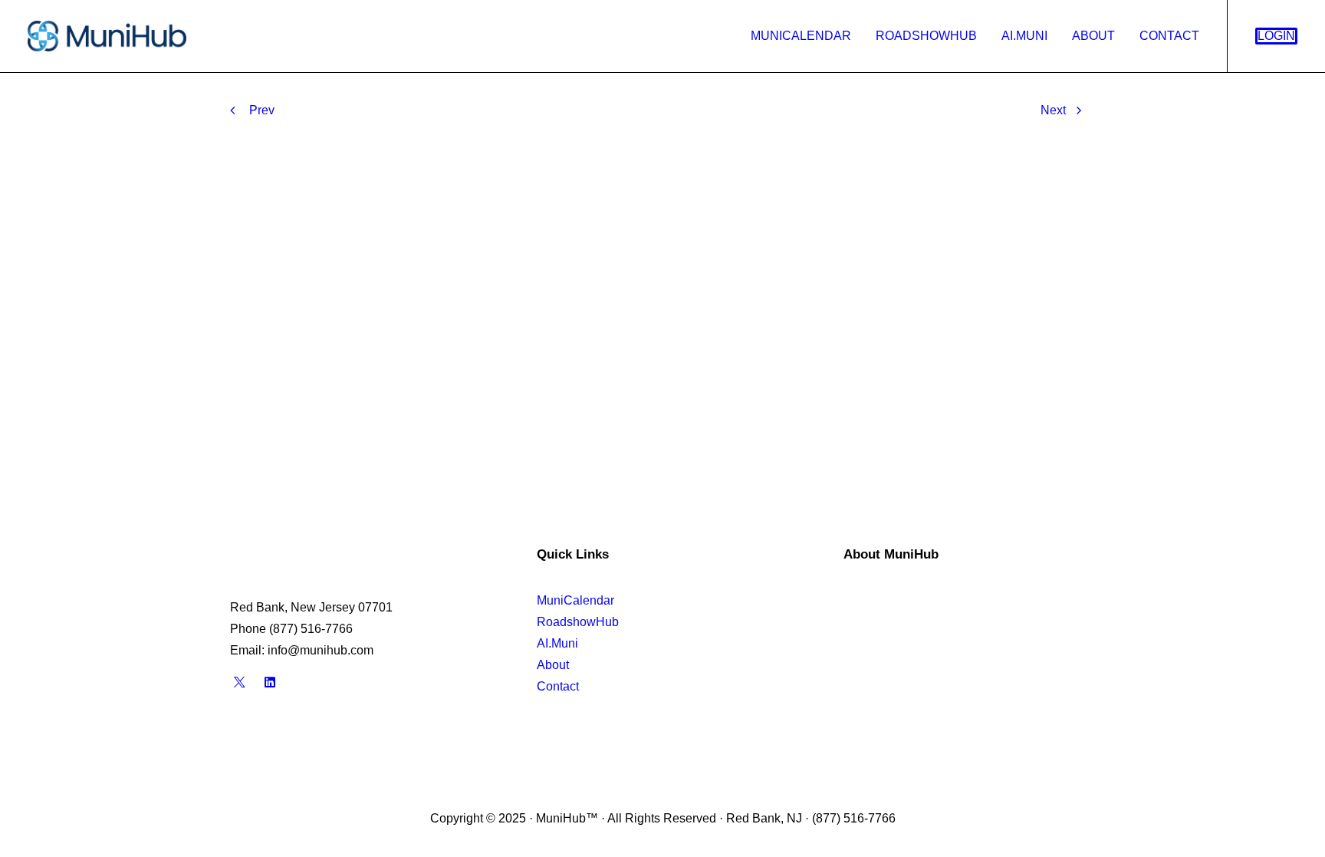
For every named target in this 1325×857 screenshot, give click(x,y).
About (1093, 35)
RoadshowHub (926, 35)
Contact (1169, 35)
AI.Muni (1024, 35)
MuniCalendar (801, 35)
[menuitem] (801, 36)
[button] (239, 684)
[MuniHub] (107, 36)
